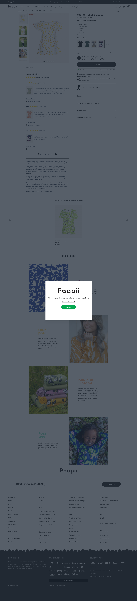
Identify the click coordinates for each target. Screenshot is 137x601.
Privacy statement (68, 302)
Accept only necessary (68, 311)
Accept (68, 307)
